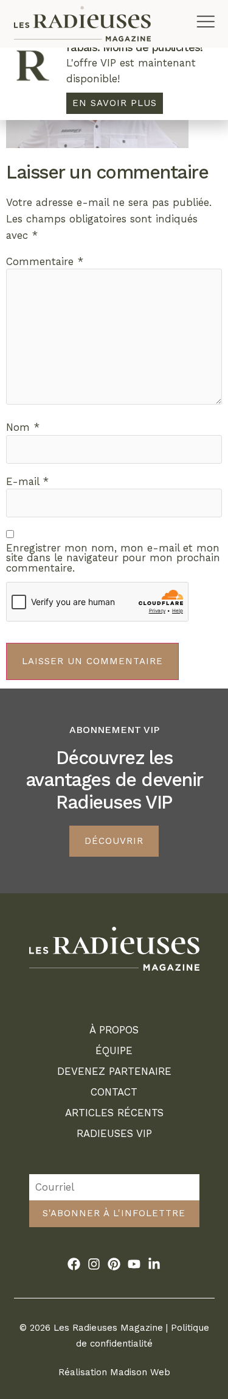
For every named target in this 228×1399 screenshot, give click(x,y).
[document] (114, 699)
